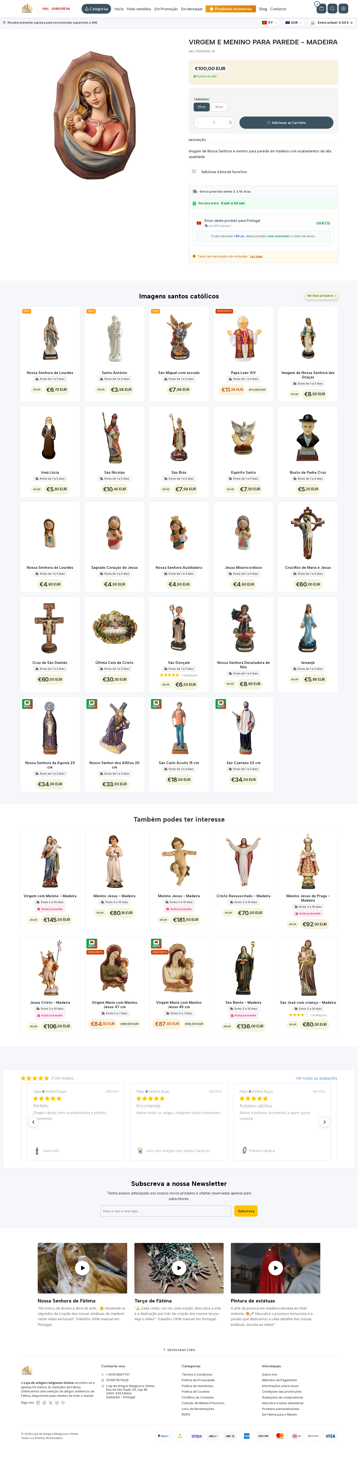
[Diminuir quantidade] (197, 122)
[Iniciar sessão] (343, 8)
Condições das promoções (282, 1391)
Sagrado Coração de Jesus (114, 567)
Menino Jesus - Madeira (114, 896)
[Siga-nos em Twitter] (50, 1403)
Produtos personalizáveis (280, 1409)
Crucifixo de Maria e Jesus (308, 567)
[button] (96, 9)
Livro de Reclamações (198, 1409)
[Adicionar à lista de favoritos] (73, 337)
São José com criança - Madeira (308, 1002)
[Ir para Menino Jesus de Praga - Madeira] (308, 860)
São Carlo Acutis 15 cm (179, 763)
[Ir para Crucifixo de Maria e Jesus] (308, 532)
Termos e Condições (197, 1374)
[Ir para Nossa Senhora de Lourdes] (50, 532)
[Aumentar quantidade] (230, 122)
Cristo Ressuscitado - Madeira (243, 896)
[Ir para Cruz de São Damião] (50, 627)
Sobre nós (269, 1374)
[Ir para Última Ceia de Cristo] (115, 627)
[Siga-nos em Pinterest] (63, 1403)
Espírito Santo (243, 472)
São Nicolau (114, 472)
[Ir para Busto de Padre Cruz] (308, 436)
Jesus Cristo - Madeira (50, 1002)
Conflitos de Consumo (198, 1397)
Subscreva (246, 1211)
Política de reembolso (198, 1386)
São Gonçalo (179, 662)
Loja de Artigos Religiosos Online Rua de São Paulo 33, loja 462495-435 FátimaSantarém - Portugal (130, 1391)
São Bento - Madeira (243, 1002)
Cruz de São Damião (49, 662)
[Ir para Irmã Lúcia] (50, 436)
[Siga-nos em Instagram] (38, 1403)
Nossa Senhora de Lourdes (50, 373)
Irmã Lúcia (50, 472)
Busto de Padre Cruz (308, 472)
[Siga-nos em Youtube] (57, 1403)
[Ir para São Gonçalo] (179, 627)
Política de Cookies (196, 1391)
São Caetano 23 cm (243, 763)
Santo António (114, 373)
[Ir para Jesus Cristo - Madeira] (50, 966)
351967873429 (117, 1380)
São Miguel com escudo (179, 373)
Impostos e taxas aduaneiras (283, 1403)
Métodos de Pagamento (279, 1380)
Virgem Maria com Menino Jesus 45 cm (179, 1004)
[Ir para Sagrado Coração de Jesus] (115, 532)
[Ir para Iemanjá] (308, 627)
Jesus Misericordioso (243, 567)
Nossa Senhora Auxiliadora (179, 567)
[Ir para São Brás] (179, 436)
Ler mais (256, 256)
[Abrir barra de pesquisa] (332, 8)
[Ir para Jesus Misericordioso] (243, 532)
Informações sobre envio (280, 1386)
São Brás (179, 472)
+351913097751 (117, 1374)
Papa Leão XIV (243, 373)
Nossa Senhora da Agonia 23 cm (50, 765)
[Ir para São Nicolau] (115, 436)
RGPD (186, 1414)
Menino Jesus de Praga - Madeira (308, 898)
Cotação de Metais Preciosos (203, 1403)
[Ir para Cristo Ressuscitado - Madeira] (243, 860)
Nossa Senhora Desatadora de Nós (243, 664)
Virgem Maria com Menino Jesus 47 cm (114, 1004)
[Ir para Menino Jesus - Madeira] (115, 860)
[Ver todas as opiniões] (179, 1077)
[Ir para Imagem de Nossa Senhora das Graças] (308, 337)
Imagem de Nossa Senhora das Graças (308, 375)
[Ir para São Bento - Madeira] (243, 966)
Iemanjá (308, 662)
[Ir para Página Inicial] (27, 9)
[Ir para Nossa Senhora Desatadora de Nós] (243, 627)
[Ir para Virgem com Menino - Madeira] (50, 860)
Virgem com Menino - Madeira (50, 896)
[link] (75, 1151)
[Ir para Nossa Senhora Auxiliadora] (179, 532)
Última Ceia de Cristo (114, 662)
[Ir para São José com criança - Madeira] (308, 966)
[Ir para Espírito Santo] (243, 436)
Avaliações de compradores (282, 1397)
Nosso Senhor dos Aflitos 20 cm (114, 765)
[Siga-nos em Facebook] (44, 1403)
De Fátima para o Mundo (279, 1414)
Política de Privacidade (198, 1380)
